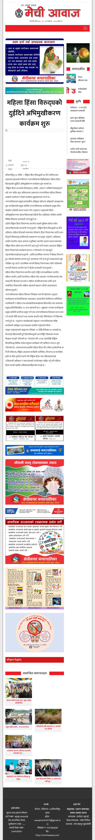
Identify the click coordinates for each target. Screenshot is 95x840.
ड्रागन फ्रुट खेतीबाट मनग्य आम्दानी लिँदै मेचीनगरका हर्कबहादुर (78, 121)
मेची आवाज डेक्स (11, 165)
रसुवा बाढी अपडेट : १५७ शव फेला (17, 727)
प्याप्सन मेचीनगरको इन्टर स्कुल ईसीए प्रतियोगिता (18, 702)
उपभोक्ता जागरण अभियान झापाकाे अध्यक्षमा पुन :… (19, 752)
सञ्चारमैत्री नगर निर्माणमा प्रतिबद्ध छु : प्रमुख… (19, 778)
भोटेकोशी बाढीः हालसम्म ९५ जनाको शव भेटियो (48, 728)
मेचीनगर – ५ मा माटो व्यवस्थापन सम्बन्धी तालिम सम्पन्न (78, 111)
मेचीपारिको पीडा (82, 90)
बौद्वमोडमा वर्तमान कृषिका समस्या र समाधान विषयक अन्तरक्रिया (77, 133)
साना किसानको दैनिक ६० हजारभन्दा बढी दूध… (48, 780)
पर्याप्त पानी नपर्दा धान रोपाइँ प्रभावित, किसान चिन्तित (79, 152)
